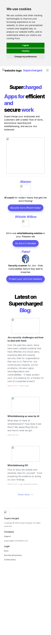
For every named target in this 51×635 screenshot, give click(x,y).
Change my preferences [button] (25, 56)
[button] (12, 70)
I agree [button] (25, 45)
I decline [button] (25, 51)
